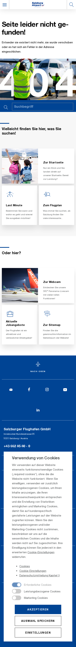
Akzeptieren (38, 609)
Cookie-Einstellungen (40, 552)
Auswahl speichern (38, 620)
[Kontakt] (11, 390)
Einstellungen (38, 632)
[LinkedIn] (38, 410)
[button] (4, 4)
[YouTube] (65, 390)
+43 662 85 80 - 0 (17, 446)
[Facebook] (29, 390)
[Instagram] (47, 390)
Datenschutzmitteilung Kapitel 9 (39, 575)
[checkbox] (31, 585)
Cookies (24, 566)
